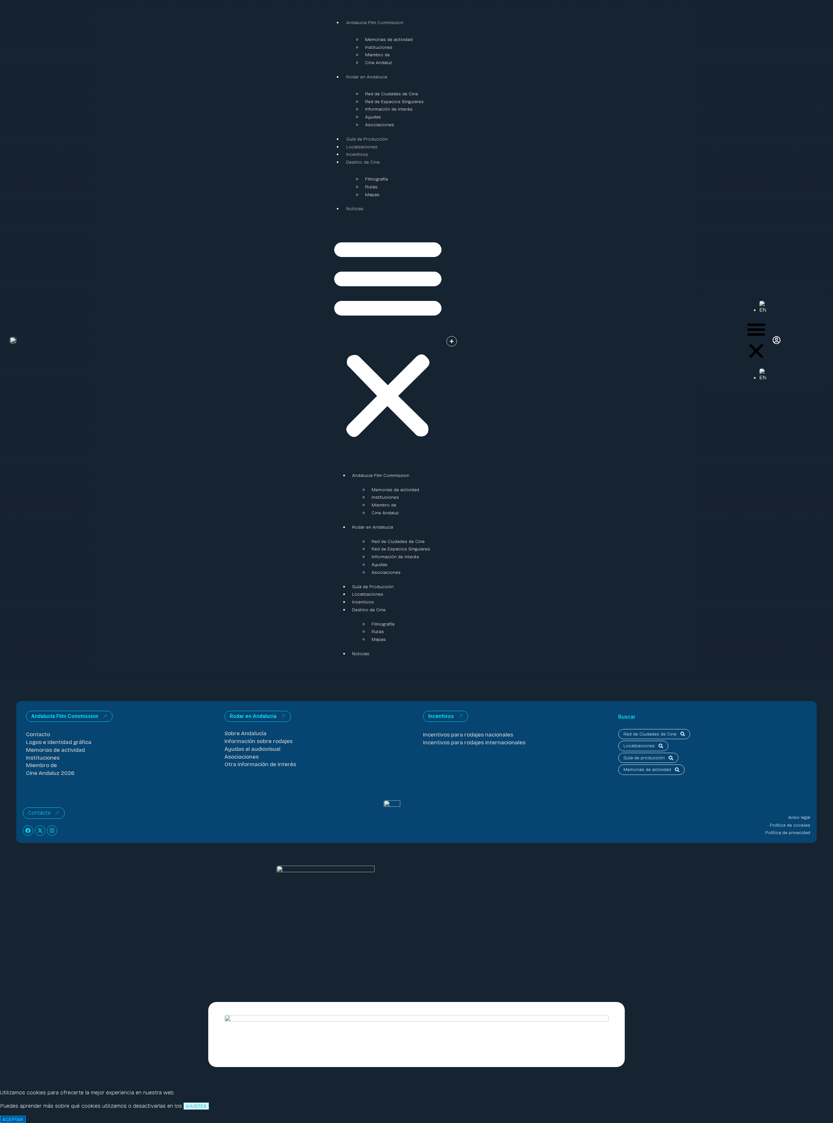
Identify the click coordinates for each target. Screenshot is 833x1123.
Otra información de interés (260, 764)
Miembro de (377, 55)
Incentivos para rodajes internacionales (474, 742)
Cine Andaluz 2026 (50, 773)
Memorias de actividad (389, 39)
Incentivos (357, 154)
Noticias (354, 208)
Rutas (371, 187)
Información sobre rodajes (259, 741)
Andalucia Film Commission (374, 22)
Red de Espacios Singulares (394, 101)
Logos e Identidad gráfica (58, 742)
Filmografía (376, 179)
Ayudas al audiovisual (252, 749)
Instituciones (378, 47)
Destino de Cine (363, 162)
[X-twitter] (40, 830)
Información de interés (389, 109)
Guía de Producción (367, 139)
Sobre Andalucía (245, 733)
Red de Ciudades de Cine (391, 94)
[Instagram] (52, 830)
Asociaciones (379, 125)
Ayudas (373, 117)
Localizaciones (361, 147)
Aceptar (12, 1119)
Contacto (38, 734)
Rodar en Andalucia (366, 77)
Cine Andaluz (378, 62)
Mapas (372, 194)
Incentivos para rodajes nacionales (468, 734)
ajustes (196, 1106)
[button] (387, 337)
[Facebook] (28, 830)
